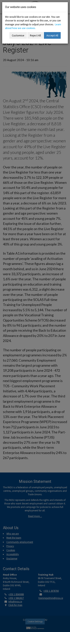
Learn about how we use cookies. (33, 26)
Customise (18, 35)
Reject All (35, 35)
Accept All (52, 35)
